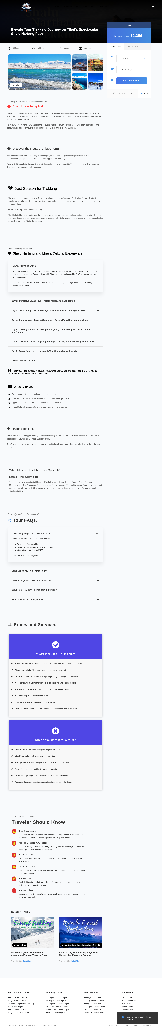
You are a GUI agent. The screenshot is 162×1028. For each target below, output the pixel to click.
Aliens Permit (127, 1007)
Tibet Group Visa (129, 1001)
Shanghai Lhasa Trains (94, 1010)
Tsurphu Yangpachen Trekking (21, 1004)
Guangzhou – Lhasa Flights (57, 1004)
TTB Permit (127, 1004)
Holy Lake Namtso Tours (18, 1013)
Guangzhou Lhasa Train (94, 1001)
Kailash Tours (87, 945)
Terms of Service (115, 1025)
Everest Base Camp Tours (71, 945)
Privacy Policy (132, 1025)
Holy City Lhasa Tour (17, 1001)
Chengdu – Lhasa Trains (94, 1007)
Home (56, 6)
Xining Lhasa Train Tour (18, 1010)
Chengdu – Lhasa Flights (56, 998)
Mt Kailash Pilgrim (15, 1007)
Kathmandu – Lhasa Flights (57, 1010)
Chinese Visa (127, 998)
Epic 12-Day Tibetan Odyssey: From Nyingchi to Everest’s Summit (78, 954)
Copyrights (146, 1025)
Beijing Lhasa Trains (92, 998)
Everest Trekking (20, 945)
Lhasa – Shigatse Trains (94, 1013)
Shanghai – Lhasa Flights (57, 1007)
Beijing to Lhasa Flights (56, 1001)
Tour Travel (88, 6)
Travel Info (103, 6)
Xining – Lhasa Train (92, 1004)
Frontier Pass (127, 1010)
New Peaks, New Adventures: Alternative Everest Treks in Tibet (29, 954)
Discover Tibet (71, 6)
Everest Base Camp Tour (18, 998)
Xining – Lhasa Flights (55, 1013)
